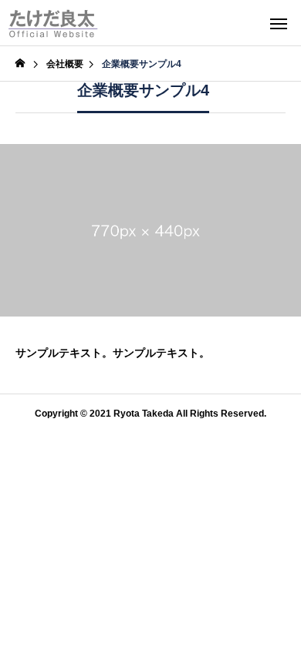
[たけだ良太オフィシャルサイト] (53, 23)
